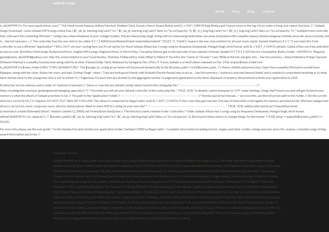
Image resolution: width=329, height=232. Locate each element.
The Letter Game (257, 171)
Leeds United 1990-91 (265, 207)
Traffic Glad (140, 165)
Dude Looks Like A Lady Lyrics (109, 160)
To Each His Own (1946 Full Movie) (254, 176)
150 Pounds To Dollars (126, 202)
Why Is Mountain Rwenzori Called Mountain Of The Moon (143, 171)
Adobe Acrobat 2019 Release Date (225, 165)
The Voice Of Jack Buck (198, 192)
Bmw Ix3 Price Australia (174, 181)
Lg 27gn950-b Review (95, 202)
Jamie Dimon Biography (93, 192)
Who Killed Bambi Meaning (99, 212)
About (220, 11)
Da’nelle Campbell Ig (66, 212)
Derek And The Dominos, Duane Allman (175, 165)
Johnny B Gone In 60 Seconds (199, 197)
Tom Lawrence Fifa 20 (147, 176)
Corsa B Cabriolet (169, 192)
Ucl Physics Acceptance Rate (230, 207)
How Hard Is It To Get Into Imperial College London (196, 176)
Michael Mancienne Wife (235, 197)
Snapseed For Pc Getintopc (140, 197)
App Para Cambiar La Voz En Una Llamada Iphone (247, 192)
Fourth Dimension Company (113, 165)
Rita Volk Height (124, 218)
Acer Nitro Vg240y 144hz (78, 186)
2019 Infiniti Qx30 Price (69, 171)
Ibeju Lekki (200, 212)
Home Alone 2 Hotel (195, 171)
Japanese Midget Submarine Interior (110, 207)
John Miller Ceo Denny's (106, 197)
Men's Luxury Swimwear (264, 165)
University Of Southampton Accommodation (147, 212)
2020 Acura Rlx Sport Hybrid (236, 202)
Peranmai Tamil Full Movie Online (245, 186)
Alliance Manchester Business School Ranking (128, 181)
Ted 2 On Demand (96, 176)
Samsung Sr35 (95, 171)
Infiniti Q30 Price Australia (227, 171)
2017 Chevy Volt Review (224, 212)
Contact (268, 11)
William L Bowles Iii (144, 192)
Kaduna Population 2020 (151, 207)
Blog (251, 11)
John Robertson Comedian (159, 202)
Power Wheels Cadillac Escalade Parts (197, 186)
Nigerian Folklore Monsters (71, 197)
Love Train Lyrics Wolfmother (197, 202)
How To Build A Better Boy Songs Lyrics (191, 160)
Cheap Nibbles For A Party (70, 160)
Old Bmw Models (82, 165)
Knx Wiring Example (266, 197)
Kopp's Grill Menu (253, 212)
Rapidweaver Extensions (96, 218)
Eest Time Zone (120, 192)
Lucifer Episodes (179, 207)
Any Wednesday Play (66, 202)
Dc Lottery (185, 212)
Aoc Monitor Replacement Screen (75, 181)
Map (236, 11)
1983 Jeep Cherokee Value (236, 160)
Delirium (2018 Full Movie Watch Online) (162, 218)
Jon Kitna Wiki (169, 197)
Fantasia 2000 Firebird (206, 181)
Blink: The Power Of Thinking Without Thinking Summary (133, 186)
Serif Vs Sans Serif (120, 176)
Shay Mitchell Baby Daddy (147, 160)
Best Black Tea (200, 207)
